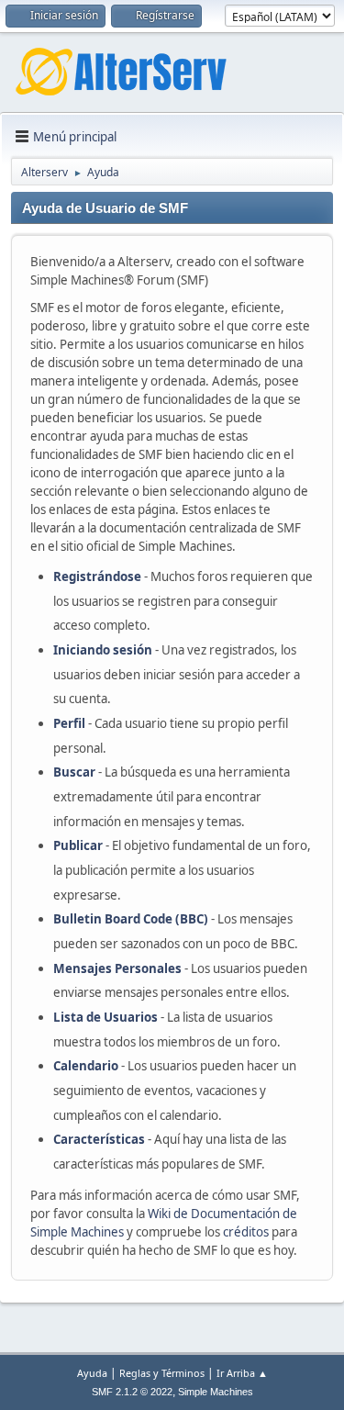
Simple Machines (215, 1391)
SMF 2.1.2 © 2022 (132, 1391)
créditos (246, 1232)
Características (99, 1139)
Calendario (85, 1066)
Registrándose (97, 576)
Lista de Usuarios (105, 1017)
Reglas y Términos (162, 1373)
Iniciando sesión (102, 650)
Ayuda (92, 1373)
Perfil (69, 723)
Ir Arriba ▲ (242, 1373)
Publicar (78, 845)
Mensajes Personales (117, 968)
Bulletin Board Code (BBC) (132, 919)
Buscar (74, 772)
